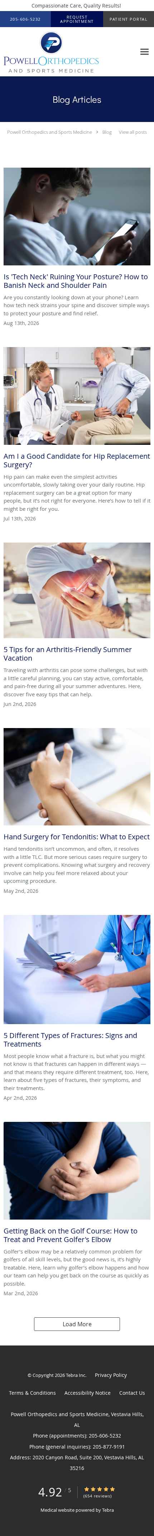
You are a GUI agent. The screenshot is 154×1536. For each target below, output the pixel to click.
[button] (77, 19)
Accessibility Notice (87, 1392)
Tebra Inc (75, 1375)
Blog (107, 132)
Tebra (108, 1510)
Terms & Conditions (32, 1392)
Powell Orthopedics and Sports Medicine (49, 132)
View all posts (133, 132)
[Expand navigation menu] (144, 52)
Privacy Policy (111, 1375)
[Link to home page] (68, 51)
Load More (77, 1324)
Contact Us (132, 1392)
